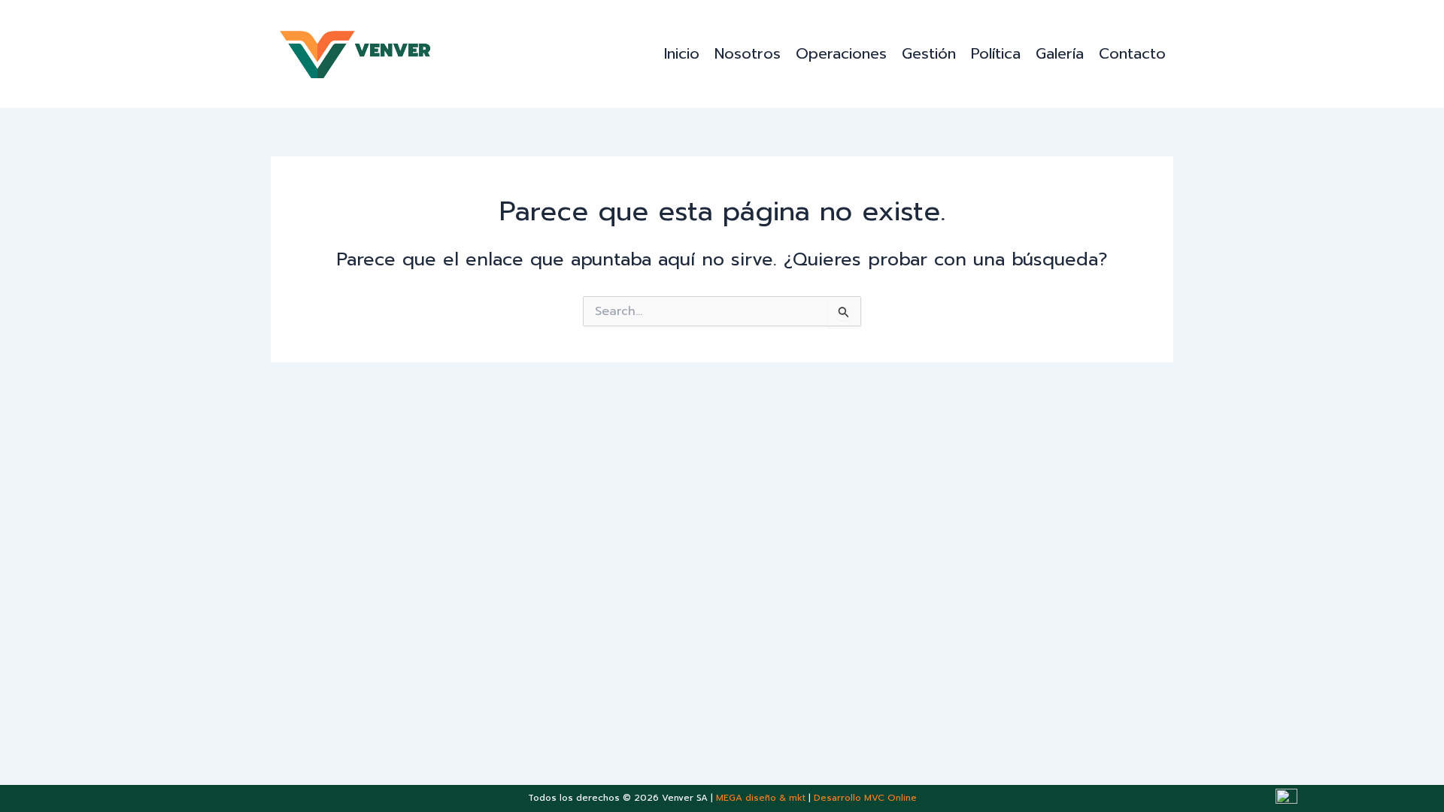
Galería (1060, 53)
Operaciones (841, 53)
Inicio (681, 53)
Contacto (1132, 53)
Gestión (929, 53)
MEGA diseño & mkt (760, 797)
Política (996, 53)
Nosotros (747, 53)
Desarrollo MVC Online (865, 797)
